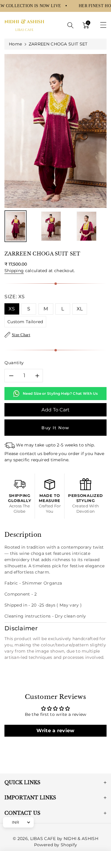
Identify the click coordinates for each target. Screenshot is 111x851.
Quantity (14, 362)
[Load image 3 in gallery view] (86, 226)
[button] (70, 25)
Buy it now (55, 427)
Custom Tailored (25, 321)
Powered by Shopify (55, 844)
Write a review (55, 730)
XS (12, 309)
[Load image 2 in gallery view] (51, 226)
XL (80, 309)
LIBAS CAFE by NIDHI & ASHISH (64, 838)
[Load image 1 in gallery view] (15, 226)
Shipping (14, 270)
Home (15, 44)
